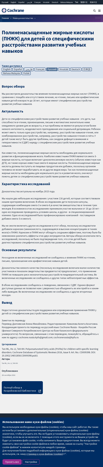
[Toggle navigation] (99, 10)
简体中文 (93, 2)
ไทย (76, 2)
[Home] (13, 10)
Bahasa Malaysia (67, 2)
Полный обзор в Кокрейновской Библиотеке (20, 389)
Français (37, 2)
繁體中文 (84, 2)
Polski (26, 73)
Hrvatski (46, 2)
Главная (5, 18)
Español (21, 2)
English (13, 2)
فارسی (29, 2)
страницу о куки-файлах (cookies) (44, 453)
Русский (5, 2)
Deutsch (55, 2)
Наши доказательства (23, 18)
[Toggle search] (94, 10)
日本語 (86, 69)
